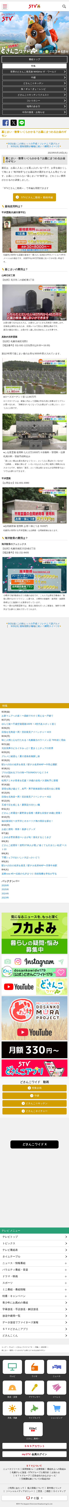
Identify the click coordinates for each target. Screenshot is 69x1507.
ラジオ (34, 1376)
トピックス (8, 1243)
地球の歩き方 (33, 106)
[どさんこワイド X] (34, 1147)
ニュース (56, 1376)
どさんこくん (10, 1335)
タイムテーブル (11, 1256)
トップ (4, 1347)
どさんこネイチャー (36, 1111)
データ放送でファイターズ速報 (20, 1322)
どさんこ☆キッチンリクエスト (33, 94)
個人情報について (35, 1488)
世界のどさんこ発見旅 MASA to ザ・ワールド (33, 71)
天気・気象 (12, 1418)
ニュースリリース (11, 1469)
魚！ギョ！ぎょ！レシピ (33, 89)
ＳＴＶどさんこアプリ (15, 1329)
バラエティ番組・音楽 (15, 1269)
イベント (56, 1397)
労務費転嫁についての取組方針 (35, 1478)
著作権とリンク (54, 1488)
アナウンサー (34, 1397)
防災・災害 (12, 1397)
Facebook (6, 123)
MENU (5, 6)
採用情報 (26, 1469)
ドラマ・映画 (10, 1276)
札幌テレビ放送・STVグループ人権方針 (30, 1472)
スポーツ (7, 1282)
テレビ (11, 1347)
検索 (64, 6)
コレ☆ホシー (33, 100)
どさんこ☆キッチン (33, 83)
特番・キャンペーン (14, 1296)
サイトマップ (59, 1491)
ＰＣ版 (34, 1498)
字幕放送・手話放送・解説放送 (20, 1309)
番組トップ (34, 59)
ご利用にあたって (16, 1488)
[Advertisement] (34, 665)
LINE (22, 123)
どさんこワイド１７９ (24, 1347)
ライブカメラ (34, 1418)
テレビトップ (10, 1236)
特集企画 (37, 1087)
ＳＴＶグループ (22, 1475)
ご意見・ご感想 (43, 1491)
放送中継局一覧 (11, 1315)
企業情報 (40, 1469)
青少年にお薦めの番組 (15, 1302)
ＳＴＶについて (34, 1465)
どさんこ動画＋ (33, 1438)
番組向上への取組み (56, 1469)
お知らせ (56, 1472)
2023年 (5, 897)
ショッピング (56, 1418)
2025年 (5, 889)
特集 (33, 66)
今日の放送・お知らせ (33, 112)
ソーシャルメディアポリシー (19, 1491)
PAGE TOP (63, 1485)
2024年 (5, 893)
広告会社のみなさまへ (42, 1475)
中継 (33, 77)
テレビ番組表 (10, 1250)
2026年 (5, 885)
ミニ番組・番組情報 (14, 1289)
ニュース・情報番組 (14, 1263)
